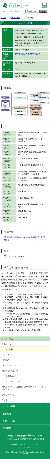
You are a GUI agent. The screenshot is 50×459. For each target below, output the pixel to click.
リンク (4, 400)
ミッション (6, 354)
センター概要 (15, 18)
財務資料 (5, 360)
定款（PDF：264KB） (16, 256)
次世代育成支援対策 (10, 370)
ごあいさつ (6, 344)
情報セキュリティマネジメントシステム (25, 444)
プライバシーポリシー (11, 381)
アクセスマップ (8, 11)
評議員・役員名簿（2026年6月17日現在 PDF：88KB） (25, 238)
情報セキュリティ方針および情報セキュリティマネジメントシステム (24, 388)
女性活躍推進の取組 (10, 376)
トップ (3, 18)
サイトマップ (19, 11)
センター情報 (7, 349)
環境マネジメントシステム (13, 365)
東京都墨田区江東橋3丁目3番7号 (28, 54)
